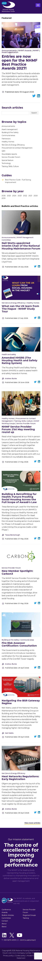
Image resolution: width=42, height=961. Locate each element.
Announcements (9, 50)
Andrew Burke (11, 378)
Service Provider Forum (11, 157)
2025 (9, 196)
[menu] (38, 5)
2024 (14, 196)
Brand (4, 927)
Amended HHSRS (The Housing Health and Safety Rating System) (19, 360)
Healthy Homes (8, 142)
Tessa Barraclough (12, 535)
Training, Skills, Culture (10, 166)
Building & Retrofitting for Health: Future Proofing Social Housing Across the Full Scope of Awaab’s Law (19, 498)
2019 (3, 198)
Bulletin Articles (8, 915)
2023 (20, 196)
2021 (30, 196)
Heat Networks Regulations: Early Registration (20, 778)
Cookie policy (20, 956)
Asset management (9, 129)
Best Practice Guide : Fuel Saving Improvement (18, 181)
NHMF (36, 50)
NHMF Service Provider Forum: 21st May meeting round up (18, 429)
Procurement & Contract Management (17, 148)
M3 (18, 904)
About (4, 924)
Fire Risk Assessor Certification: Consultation (19, 644)
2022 (25, 196)
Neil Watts (9, 733)
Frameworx (6, 139)
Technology (6, 163)
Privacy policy (8, 956)
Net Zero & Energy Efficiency (13, 145)
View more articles (32, 823)
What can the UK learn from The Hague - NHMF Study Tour (20, 309)
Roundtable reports (9, 154)
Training (26, 918)
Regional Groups (29, 915)
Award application (10, 52)
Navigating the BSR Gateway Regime (21, 702)
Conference (6, 910)
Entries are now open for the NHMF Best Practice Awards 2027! (19, 62)
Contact (5, 921)
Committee (6, 918)
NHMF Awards (24, 50)
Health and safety (9, 354)
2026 (3, 196)
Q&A (3, 151)
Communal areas (8, 135)
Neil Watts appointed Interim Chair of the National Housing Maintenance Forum (21, 246)
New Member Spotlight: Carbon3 (17, 572)
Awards (4, 912)
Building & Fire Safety (10, 132)
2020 (36, 196)
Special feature (7, 160)
